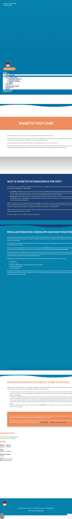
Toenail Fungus (14, 81)
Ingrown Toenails (15, 79)
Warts (10, 82)
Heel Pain (9, 84)
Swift (8, 89)
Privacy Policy (50, 508)
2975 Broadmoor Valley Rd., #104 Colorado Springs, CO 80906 (9, 437)
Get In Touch (9, 69)
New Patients (8, 90)
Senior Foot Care (12, 86)
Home (5, 72)
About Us (6, 73)
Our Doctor (10, 75)
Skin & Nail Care (12, 77)
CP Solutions (40, 510)
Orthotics (9, 87)
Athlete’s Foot (13, 80)
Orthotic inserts (14, 263)
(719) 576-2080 (7, 5)
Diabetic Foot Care (13, 85)
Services (6, 76)
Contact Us (7, 91)
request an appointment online (58, 422)
